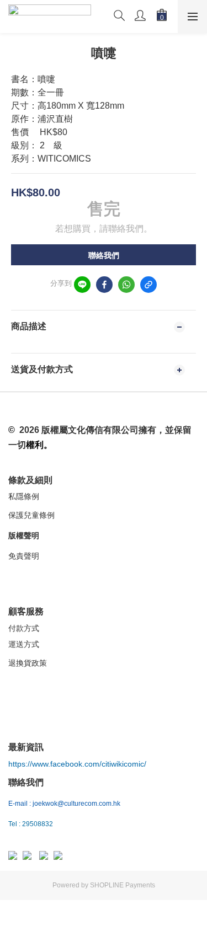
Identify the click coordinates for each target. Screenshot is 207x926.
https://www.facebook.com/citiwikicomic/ (77, 763)
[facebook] (104, 284)
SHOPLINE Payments (122, 885)
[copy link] (148, 284)
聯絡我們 (103, 255)
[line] (82, 284)
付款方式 (23, 628)
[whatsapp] (126, 284)
